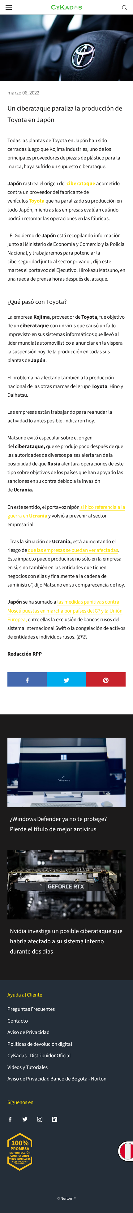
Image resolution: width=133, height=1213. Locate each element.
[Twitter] (25, 1119)
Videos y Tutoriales (27, 1067)
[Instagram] (39, 1119)
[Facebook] (10, 1119)
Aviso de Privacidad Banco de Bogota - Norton (56, 1079)
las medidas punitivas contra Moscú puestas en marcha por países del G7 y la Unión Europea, (64, 610)
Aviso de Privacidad (28, 1032)
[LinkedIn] (54, 1119)
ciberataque (80, 183)
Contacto (17, 1021)
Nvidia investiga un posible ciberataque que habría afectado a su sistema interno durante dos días (66, 941)
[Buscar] (124, 7)
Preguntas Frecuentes (31, 1009)
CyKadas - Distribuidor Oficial (39, 1055)
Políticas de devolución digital (39, 1044)
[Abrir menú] (9, 7)
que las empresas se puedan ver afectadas (73, 550)
